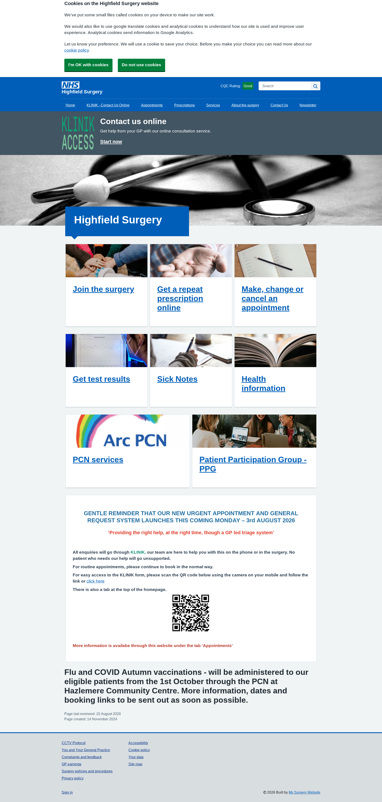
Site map (135, 764)
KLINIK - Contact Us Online (108, 105)
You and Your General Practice (86, 750)
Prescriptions (184, 105)
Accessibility (138, 743)
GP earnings (71, 764)
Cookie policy (139, 750)
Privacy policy (73, 778)
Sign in (67, 792)
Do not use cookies (141, 65)
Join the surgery (103, 289)
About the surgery (245, 105)
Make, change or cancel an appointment (273, 298)
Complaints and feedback (82, 757)
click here (95, 581)
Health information (263, 383)
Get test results (101, 379)
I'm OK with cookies (88, 65)
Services (213, 105)
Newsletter (308, 105)
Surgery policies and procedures (87, 771)
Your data (135, 757)
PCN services (98, 459)
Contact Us (279, 105)
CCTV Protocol (74, 743)
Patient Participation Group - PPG (253, 464)
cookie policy (76, 50)
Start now (111, 141)
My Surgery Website (304, 792)
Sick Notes (177, 379)
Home (70, 105)
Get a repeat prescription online (180, 298)
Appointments (152, 105)
